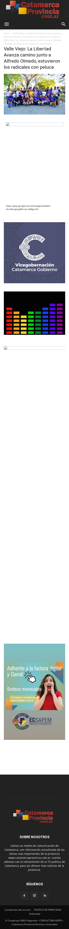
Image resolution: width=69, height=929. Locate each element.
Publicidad (34, 913)
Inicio (6, 33)
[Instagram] (34, 895)
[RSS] (45, 896)
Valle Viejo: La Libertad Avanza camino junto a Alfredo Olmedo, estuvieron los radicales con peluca (33, 35)
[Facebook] (24, 896)
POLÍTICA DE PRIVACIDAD (47, 909)
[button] (6, 24)
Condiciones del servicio (17, 909)
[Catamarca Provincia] (34, 9)
